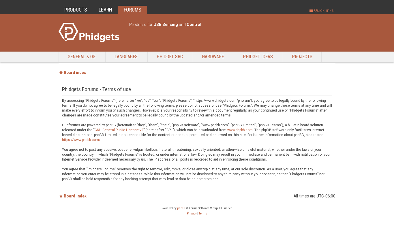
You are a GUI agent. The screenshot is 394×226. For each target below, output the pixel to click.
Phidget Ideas (258, 56)
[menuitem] (192, 213)
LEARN (105, 10)
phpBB (181, 208)
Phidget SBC (170, 56)
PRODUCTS (75, 10)
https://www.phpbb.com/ (81, 140)
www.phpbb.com (240, 130)
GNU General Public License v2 (119, 130)
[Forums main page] (91, 32)
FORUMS (132, 10)
